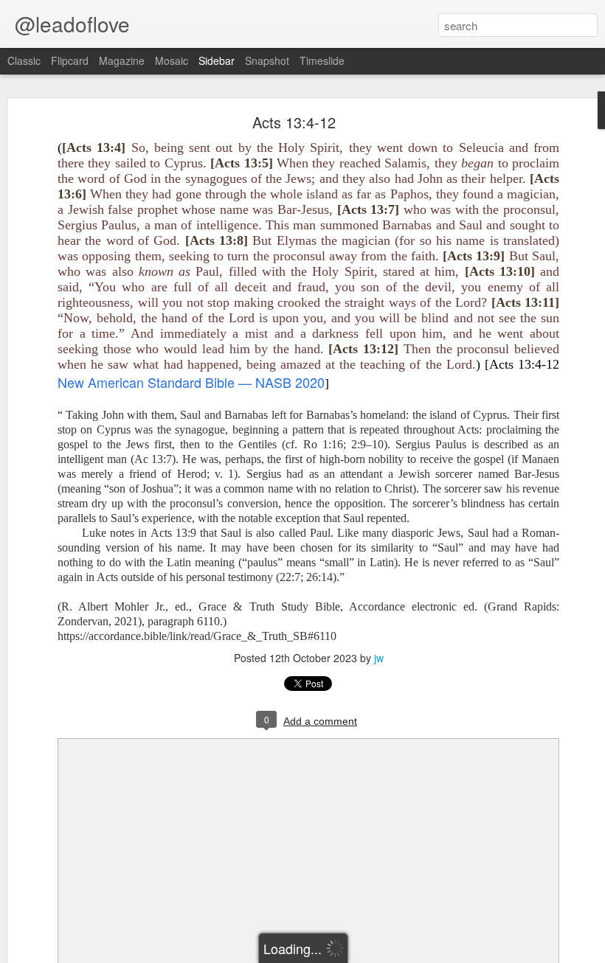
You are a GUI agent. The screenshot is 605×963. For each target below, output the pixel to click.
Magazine (122, 60)
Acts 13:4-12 (294, 122)
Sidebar (216, 60)
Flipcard (70, 60)
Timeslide (322, 60)
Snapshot (267, 60)
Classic (24, 60)
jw (379, 657)
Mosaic (171, 60)
